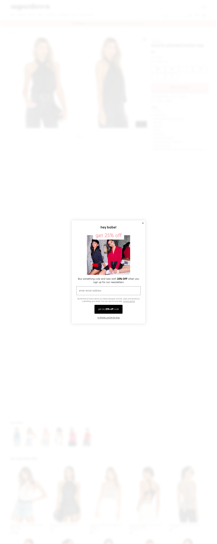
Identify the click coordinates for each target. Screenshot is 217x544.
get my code (108, 309)
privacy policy (129, 301)
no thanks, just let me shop (108, 317)
